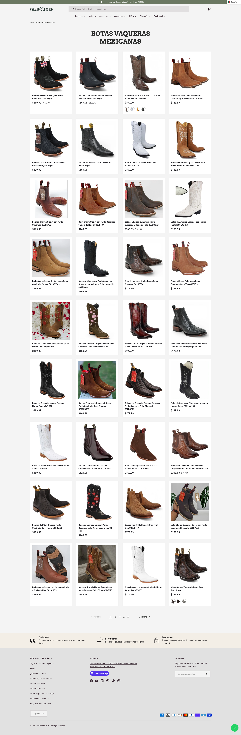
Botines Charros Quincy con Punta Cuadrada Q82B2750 (47, 223)
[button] (234, 2)
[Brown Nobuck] (179, 601)
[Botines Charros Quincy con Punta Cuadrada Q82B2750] (51, 199)
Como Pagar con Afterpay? (42, 693)
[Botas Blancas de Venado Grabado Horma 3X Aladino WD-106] (144, 564)
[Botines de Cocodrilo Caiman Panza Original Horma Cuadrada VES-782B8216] (190, 443)
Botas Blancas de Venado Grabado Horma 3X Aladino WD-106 (144, 589)
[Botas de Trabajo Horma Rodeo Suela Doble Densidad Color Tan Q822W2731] (97, 564)
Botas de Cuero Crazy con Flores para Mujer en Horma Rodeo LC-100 (188, 164)
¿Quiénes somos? (38, 673)
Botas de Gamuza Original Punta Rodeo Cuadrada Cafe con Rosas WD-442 (96, 345)
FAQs (32, 668)
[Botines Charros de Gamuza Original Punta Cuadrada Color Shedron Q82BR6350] (97, 380)
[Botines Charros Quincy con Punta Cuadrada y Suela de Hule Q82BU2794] (144, 199)
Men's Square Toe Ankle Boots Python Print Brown (188, 589)
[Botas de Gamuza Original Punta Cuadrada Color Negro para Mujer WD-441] (97, 502)
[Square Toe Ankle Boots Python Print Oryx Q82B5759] (144, 502)
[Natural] (184, 601)
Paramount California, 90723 (102, 666)
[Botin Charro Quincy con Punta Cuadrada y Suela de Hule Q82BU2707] (97, 199)
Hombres (78, 16)
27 (128, 617)
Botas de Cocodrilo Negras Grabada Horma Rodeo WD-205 (48, 404)
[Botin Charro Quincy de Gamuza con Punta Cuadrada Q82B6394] (144, 443)
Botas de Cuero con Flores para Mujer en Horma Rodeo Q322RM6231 (50, 345)
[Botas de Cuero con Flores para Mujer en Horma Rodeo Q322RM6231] (51, 321)
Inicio (32, 22)
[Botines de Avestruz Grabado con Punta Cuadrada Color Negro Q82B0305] (190, 321)
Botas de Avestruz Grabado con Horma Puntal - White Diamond (142, 97)
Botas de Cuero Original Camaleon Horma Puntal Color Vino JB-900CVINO (143, 345)
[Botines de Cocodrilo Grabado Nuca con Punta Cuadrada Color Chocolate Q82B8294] (144, 380)
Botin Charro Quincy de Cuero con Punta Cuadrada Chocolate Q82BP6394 (189, 526)
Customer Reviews (38, 688)
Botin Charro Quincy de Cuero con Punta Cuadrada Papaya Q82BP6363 (50, 282)
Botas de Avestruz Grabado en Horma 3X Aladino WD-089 (50, 467)
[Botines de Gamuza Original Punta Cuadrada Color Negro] (51, 72)
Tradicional (158, 16)
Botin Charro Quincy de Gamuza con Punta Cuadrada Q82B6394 (141, 467)
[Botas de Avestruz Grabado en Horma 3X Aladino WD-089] (51, 443)
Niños (131, 16)
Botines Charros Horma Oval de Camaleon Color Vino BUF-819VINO (94, 467)
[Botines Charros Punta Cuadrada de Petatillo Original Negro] (51, 140)
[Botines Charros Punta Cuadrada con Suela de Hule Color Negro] (97, 72)
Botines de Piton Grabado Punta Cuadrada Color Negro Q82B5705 (47, 526)
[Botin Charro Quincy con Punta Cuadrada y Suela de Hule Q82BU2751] (51, 564)
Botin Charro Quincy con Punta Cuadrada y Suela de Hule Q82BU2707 (96, 223)
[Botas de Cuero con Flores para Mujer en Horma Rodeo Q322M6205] (190, 380)
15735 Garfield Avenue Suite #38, (122, 663)
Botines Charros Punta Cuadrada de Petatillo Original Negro (48, 164)
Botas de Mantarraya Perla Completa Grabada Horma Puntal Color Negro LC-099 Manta (96, 284)
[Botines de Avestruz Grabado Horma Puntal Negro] (97, 140)
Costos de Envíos (37, 683)
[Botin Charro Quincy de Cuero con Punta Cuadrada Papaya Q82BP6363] (51, 258)
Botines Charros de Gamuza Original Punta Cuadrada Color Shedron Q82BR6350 (94, 406)
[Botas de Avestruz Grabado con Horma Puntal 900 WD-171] (190, 199)
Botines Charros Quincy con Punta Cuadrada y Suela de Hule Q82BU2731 (188, 97)
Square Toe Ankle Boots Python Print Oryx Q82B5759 (141, 526)
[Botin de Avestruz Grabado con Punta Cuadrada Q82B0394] (144, 258)
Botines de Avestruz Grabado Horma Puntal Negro (94, 164)
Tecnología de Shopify (57, 726)
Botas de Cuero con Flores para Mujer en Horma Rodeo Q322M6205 (189, 404)
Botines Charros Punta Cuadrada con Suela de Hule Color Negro (95, 97)
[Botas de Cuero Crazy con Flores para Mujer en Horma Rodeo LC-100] (190, 140)
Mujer (91, 16)
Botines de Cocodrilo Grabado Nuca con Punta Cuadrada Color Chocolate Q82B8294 (142, 406)
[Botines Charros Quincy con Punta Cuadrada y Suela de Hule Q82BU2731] (190, 72)
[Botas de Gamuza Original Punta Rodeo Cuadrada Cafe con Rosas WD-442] (97, 321)
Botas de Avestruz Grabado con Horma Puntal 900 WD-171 (188, 223)
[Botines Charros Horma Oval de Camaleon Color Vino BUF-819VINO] (97, 443)
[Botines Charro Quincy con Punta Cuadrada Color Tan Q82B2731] (190, 258)
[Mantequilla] (138, 109)
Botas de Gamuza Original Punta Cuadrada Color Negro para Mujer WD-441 (95, 528)
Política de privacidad (39, 698)
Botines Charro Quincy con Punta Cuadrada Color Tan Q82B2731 (185, 282)
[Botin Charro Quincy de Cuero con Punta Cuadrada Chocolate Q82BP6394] (190, 502)
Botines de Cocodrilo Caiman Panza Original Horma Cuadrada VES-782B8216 (189, 467)
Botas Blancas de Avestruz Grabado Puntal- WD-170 (141, 164)
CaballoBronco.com (99, 663)
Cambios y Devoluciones (41, 678)
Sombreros (103, 16)
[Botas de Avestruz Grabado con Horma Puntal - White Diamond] (144, 72)
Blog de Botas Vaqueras (40, 703)
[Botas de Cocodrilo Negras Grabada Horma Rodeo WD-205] (51, 380)
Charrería (143, 16)
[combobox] (129, 9)
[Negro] (143, 109)
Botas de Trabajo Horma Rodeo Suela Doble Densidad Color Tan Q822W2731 (95, 589)
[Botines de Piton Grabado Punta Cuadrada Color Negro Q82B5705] (51, 502)
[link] (96, 616)
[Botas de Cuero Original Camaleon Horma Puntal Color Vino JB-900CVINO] (144, 321)
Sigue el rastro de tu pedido (42, 663)
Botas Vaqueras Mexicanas (45, 22)
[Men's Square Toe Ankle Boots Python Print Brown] (190, 564)
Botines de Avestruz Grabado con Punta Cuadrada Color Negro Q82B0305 (189, 345)
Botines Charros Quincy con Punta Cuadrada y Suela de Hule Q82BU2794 (142, 223)
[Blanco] (132, 109)
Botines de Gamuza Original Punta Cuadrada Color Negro (47, 97)
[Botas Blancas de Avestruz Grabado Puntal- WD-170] (144, 140)
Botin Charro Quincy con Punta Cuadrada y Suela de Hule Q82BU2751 (50, 589)
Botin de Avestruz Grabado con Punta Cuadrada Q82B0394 (141, 282)
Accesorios (118, 16)
